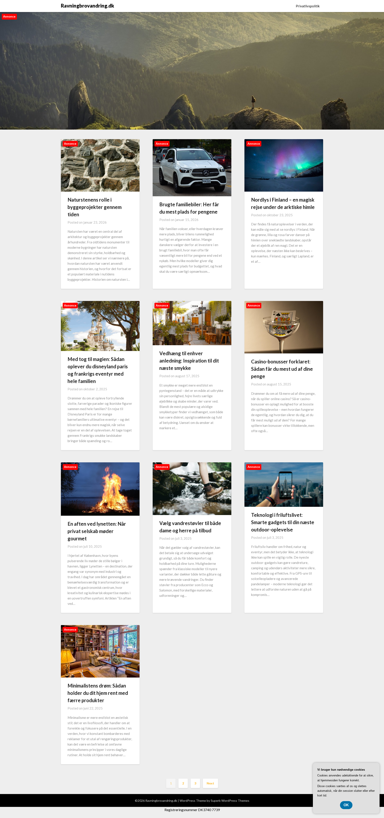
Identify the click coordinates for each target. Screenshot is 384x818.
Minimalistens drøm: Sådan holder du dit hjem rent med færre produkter (98, 693)
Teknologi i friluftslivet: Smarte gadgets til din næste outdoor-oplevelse (282, 522)
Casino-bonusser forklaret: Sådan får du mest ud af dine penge (282, 369)
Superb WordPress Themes (230, 800)
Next (210, 783)
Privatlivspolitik (308, 6)
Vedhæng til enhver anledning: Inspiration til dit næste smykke (189, 360)
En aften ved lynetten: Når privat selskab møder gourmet (97, 531)
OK (346, 805)
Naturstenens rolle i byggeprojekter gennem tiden (95, 207)
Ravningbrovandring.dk (87, 6)
